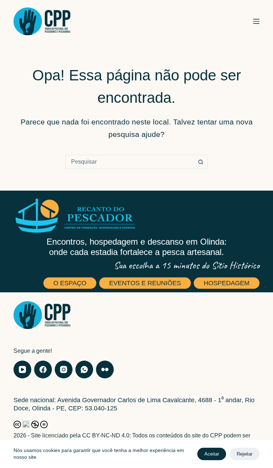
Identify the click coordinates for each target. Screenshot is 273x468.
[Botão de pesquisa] (200, 162)
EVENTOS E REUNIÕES (145, 283)
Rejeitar (244, 454)
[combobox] (130, 162)
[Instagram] (64, 369)
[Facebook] (43, 369)
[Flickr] (105, 369)
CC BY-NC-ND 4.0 (105, 435)
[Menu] (256, 21)
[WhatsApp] (84, 369)
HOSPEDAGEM (227, 283)
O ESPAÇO (69, 283)
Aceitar (211, 454)
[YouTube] (22, 369)
